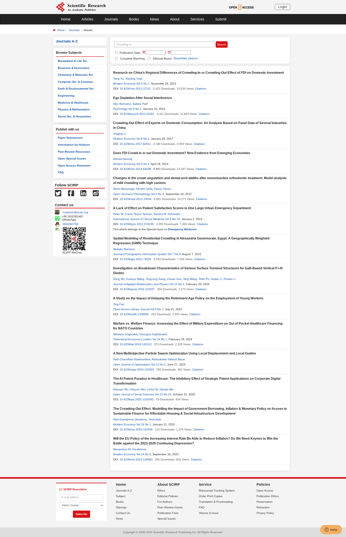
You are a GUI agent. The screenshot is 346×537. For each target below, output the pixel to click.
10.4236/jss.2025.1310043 (137, 399)
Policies (263, 484)
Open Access (264, 490)
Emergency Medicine (182, 229)
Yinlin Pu (203, 279)
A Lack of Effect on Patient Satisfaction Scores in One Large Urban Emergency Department (182, 208)
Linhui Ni (152, 389)
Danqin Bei (166, 389)
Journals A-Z (124, 490)
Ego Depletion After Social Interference (142, 98)
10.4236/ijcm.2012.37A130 (137, 224)
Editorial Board (162, 58)
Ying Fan (118, 304)
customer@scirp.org (75, 212)
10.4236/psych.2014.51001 (137, 113)
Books (134, 19)
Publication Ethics (267, 496)
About (174, 19)
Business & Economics (74, 68)
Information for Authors (74, 144)
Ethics (161, 490)
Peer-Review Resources (74, 151)
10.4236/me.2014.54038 (135, 169)
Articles (87, 19)
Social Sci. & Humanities (74, 116)
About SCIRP (168, 484)
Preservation (264, 501)
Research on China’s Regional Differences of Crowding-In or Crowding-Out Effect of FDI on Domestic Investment (198, 72)
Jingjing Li (119, 133)
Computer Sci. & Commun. (76, 81)
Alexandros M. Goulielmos (129, 449)
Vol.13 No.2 (158, 364)
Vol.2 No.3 (157, 194)
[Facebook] (71, 193)
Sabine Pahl (140, 103)
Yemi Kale (155, 419)
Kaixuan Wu (120, 389)
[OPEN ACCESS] (241, 6)
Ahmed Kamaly (122, 158)
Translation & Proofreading (216, 501)
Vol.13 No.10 (163, 394)
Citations (200, 88)
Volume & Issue (208, 513)
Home (65, 19)
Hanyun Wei (137, 389)
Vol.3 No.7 (142, 83)
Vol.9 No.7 (156, 309)
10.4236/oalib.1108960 (134, 314)
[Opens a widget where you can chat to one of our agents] (331, 530)
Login (282, 7)
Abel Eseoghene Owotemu (130, 419)
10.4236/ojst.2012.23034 (135, 199)
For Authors (164, 501)
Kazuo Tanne (162, 188)
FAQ (61, 172)
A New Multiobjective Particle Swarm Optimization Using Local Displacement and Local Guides (184, 353)
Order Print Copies (210, 496)
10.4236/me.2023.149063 (136, 459)
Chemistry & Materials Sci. (76, 74)
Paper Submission (70, 137)
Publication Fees (167, 513)
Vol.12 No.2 (177, 284)
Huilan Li (216, 279)
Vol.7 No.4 (174, 254)
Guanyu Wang (135, 279)
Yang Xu (118, 78)
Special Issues (166, 518)
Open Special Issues (72, 158)
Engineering (66, 95)
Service (205, 484)
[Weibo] (96, 193)
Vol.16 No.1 (143, 424)
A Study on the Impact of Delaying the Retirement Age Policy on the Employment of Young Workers (188, 298)
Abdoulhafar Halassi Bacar (168, 359)
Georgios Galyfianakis (153, 334)
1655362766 (70, 224)
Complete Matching (132, 58)
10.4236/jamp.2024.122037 (137, 289)
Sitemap (121, 507)
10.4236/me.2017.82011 (135, 143)
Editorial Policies (167, 496)
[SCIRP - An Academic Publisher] (81, 6)
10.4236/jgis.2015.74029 (135, 259)
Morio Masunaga (124, 188)
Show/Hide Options (185, 58)
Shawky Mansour (124, 249)
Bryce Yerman (143, 214)
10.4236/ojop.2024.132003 (137, 369)
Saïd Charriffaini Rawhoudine (131, 359)
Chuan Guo (174, 279)
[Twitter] (58, 193)
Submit (220, 19)
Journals (111, 19)
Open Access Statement (74, 165)
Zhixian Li (229, 279)
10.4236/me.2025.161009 (136, 429)
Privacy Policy (265, 513)
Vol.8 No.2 (142, 138)
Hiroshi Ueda (144, 188)
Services (197, 19)
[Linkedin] (83, 193)
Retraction (263, 507)
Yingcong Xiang (155, 279)
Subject (120, 496)
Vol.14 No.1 (159, 339)
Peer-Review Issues (170, 507)
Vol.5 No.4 (142, 164)
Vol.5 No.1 (134, 108)
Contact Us (123, 513)
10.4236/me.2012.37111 (135, 88)
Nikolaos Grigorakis (125, 334)
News (154, 19)
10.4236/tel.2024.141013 (136, 344)
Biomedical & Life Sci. (73, 61)
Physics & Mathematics (74, 109)
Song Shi (119, 279)
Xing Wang (190, 279)
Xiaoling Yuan (134, 78)
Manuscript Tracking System (217, 490)
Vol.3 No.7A (172, 219)
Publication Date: (130, 52)
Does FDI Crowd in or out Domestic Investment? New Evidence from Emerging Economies (181, 153)
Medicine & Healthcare (73, 102)
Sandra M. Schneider (167, 214)
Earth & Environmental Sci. (76, 88)
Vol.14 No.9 (143, 454)
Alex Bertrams (122, 103)
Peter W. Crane (123, 214)
